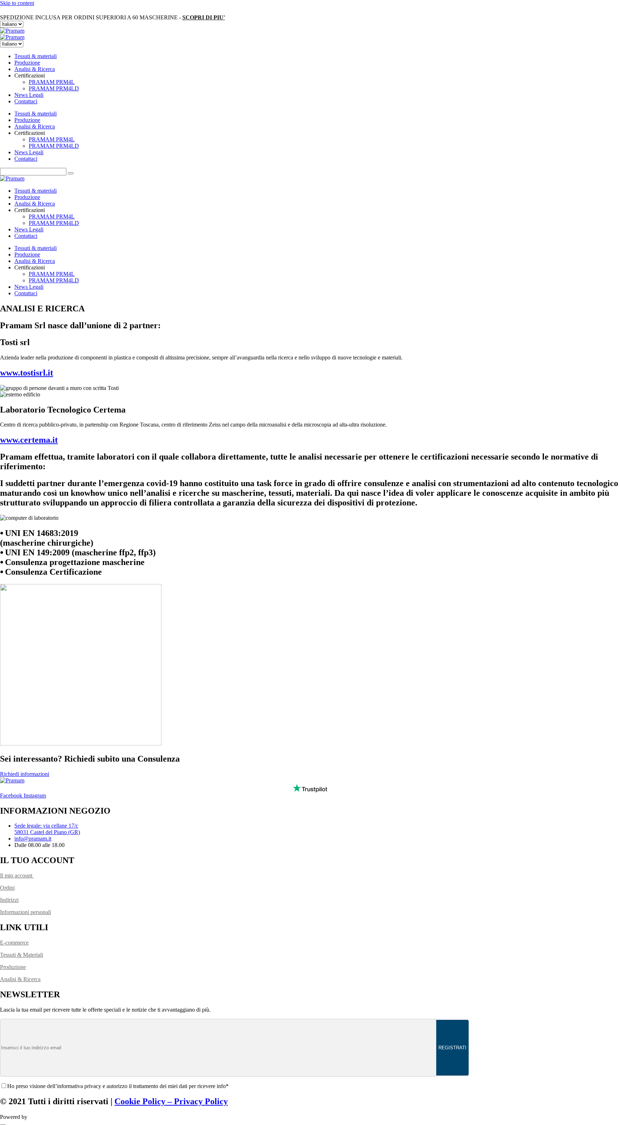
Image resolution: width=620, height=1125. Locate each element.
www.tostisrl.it (26, 372)
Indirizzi (9, 900)
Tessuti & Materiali (21, 955)
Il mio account (17, 875)
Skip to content (17, 3)
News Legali (28, 95)
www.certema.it (29, 439)
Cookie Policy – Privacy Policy (171, 1101)
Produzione (27, 63)
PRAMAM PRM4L (52, 82)
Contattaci (25, 101)
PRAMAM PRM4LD (54, 88)
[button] (24, 774)
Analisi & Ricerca (34, 69)
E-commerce (14, 943)
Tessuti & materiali (35, 56)
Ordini (7, 888)
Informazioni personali (25, 912)
